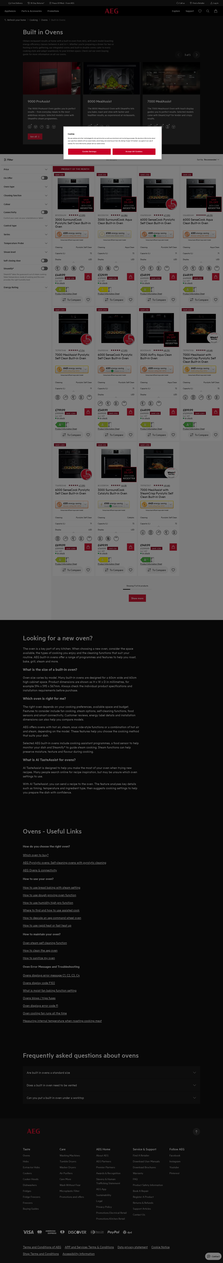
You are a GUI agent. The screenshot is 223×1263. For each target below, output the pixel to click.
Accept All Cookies (134, 151)
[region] (112, 143)
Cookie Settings (89, 151)
